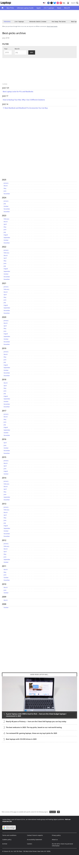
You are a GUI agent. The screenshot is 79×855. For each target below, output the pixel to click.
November (7, 194)
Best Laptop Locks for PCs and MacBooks (18, 92)
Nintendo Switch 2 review (37, 21)
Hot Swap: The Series (59, 21)
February (6, 219)
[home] (2, 8)
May (5, 188)
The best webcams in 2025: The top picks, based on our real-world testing (34, 727)
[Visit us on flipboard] (61, 3)
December (7, 211)
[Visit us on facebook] (48, 3)
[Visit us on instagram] (58, 3)
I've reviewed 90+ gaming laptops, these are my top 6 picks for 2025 (31, 733)
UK (58, 812)
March (6, 186)
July (5, 203)
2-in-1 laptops (19, 21)
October (6, 206)
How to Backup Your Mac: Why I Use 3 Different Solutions (24, 100)
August (6, 235)
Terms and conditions (9, 835)
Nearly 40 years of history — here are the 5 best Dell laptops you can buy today (36, 721)
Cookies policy (6, 839)
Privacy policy (56, 835)
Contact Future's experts (35, 835)
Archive (4, 844)
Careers (29, 844)
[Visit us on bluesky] (54, 3)
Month (17, 49)
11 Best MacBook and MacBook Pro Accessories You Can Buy (25, 108)
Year (6, 49)
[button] (74, 3)
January (6, 183)
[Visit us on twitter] (51, 3)
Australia (52, 812)
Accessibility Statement (34, 839)
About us (55, 839)
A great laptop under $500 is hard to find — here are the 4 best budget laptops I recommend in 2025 (36, 715)
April (5, 224)
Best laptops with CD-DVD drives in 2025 (21, 739)
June (5, 191)
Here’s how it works (52, 26)
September (7, 237)
